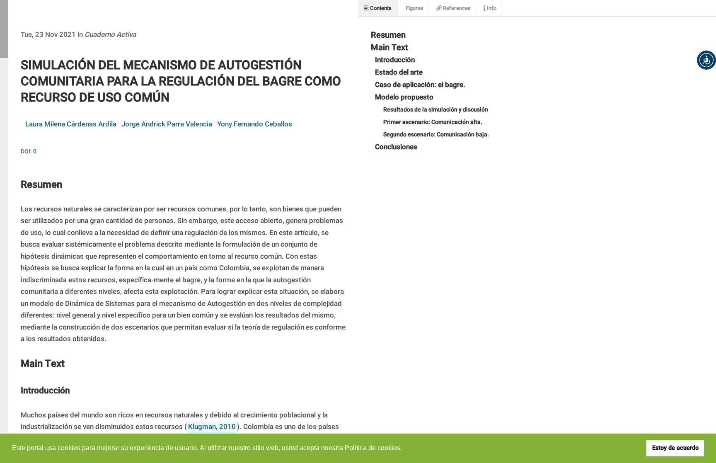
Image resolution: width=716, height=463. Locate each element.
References (456, 8)
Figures (413, 8)
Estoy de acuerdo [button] (675, 448)
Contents (380, 8)
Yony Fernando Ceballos (254, 124)
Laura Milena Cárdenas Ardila (70, 124)
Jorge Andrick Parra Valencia (166, 124)
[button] (706, 60)
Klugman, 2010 (212, 427)
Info (491, 8)
